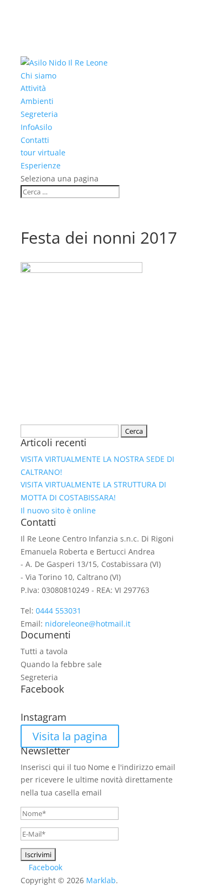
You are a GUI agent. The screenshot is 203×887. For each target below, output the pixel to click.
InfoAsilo (36, 127)
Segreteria (39, 114)
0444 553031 (58, 610)
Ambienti (37, 101)
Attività (33, 88)
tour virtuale (43, 152)
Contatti (35, 140)
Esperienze (41, 165)
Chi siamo (38, 75)
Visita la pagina (69, 736)
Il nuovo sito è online (58, 510)
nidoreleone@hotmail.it (87, 623)
